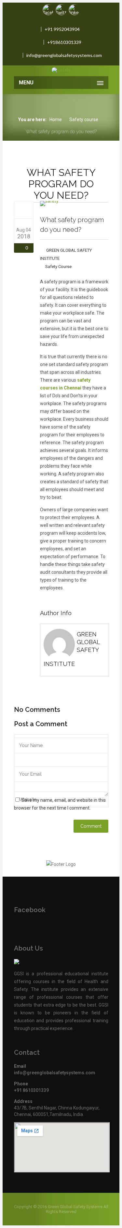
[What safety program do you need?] (23, 210)
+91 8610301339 (31, 1090)
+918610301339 (64, 42)
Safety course (83, 119)
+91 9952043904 (62, 29)
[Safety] (61, 70)
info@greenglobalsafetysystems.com (64, 55)
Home (55, 119)
